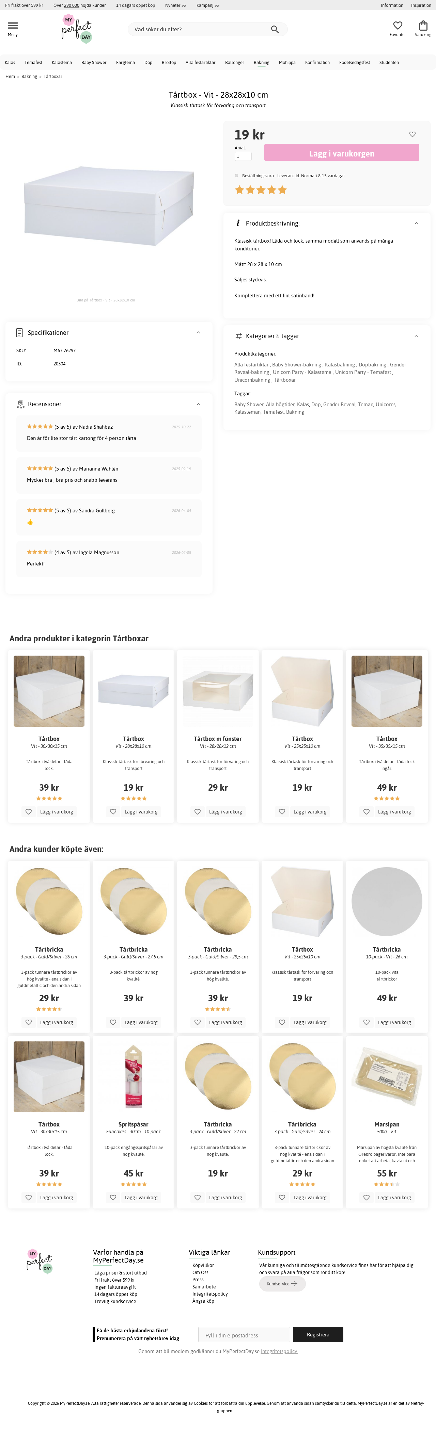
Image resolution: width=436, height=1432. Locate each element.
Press (198, 1280)
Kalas (10, 62)
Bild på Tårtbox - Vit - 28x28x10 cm (106, 300)
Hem (10, 76)
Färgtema (125, 62)
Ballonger (234, 62)
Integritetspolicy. (279, 1351)
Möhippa (287, 62)
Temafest (33, 62)
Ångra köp (203, 1301)
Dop (148, 62)
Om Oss (200, 1272)
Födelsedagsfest (354, 62)
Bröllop (169, 62)
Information (392, 5)
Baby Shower (94, 62)
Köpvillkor (203, 1265)
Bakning (261, 62)
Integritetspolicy (210, 1294)
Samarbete (204, 1287)
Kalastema (62, 62)
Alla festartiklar (201, 62)
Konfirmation (317, 62)
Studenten (389, 62)
